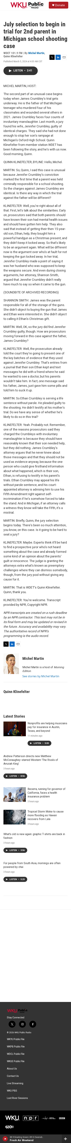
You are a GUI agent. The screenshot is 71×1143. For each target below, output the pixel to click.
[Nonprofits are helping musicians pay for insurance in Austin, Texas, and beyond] (14, 729)
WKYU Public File (15, 1039)
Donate (60, 5)
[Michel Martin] (11, 663)
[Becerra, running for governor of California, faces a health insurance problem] (14, 794)
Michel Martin (36, 53)
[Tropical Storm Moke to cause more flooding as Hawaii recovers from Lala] (14, 817)
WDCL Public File (15, 1054)
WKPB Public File (16, 1046)
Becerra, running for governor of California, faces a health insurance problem (46, 792)
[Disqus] (35, 956)
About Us (12, 1068)
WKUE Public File (15, 1061)
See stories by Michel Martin (40, 676)
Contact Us (13, 1076)
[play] (5, 1138)
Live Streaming (15, 1083)
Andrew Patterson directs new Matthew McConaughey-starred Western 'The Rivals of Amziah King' (30, 760)
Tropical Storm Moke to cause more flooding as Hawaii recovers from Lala (46, 815)
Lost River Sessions (17, 1098)
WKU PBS (12, 1090)
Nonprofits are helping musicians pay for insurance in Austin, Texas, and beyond (47, 727)
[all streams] (66, 1138)
